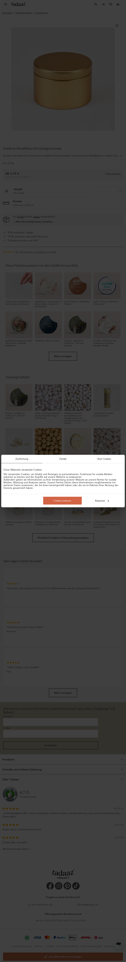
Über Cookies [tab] (104, 458)
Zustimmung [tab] (21, 458)
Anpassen (100, 500)
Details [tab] (63, 458)
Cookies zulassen (62, 500)
